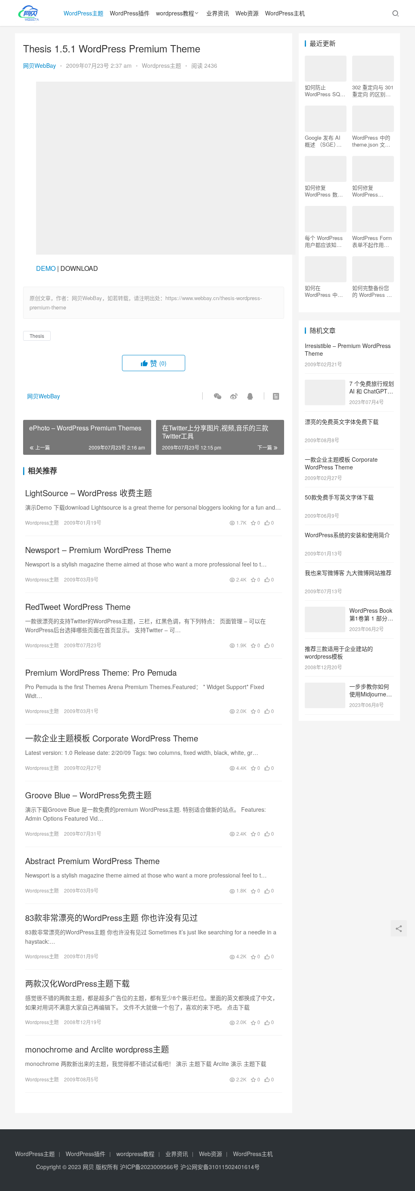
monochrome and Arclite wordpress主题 (97, 1049)
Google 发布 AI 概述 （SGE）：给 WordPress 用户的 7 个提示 (324, 141)
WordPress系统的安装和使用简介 (347, 535)
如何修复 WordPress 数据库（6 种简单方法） (324, 191)
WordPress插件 (130, 13)
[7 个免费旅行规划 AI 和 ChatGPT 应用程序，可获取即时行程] (325, 384)
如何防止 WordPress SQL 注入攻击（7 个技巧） (325, 90)
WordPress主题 (83, 13)
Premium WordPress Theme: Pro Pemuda (101, 672)
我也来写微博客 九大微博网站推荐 (348, 572)
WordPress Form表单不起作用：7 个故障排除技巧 (372, 241)
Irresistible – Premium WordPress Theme (348, 350)
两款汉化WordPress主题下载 (77, 983)
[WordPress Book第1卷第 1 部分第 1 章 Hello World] (325, 611)
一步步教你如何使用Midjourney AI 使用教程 (369, 694)
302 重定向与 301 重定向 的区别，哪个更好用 (373, 90)
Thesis (37, 335)
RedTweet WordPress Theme (77, 606)
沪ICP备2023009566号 (150, 1167)
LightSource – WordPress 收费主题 (88, 493)
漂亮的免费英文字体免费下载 (342, 421)
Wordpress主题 (161, 65)
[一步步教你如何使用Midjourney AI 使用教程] (325, 687)
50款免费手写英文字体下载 (339, 497)
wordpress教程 (175, 13)
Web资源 (247, 13)
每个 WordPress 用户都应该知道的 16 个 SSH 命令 (324, 241)
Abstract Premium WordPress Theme (92, 861)
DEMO (46, 268)
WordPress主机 (285, 13)
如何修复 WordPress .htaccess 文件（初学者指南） (370, 191)
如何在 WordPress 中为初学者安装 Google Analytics (325, 291)
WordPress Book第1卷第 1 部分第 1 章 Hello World (371, 618)
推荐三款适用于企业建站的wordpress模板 (339, 652)
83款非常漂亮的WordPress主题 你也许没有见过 (111, 917)
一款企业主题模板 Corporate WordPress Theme (111, 738)
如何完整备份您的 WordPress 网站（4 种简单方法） (372, 291)
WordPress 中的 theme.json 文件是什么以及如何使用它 (371, 141)
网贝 (88, 1167)
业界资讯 (217, 13)
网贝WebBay (39, 65)
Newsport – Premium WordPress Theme (98, 550)
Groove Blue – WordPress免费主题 (88, 795)
